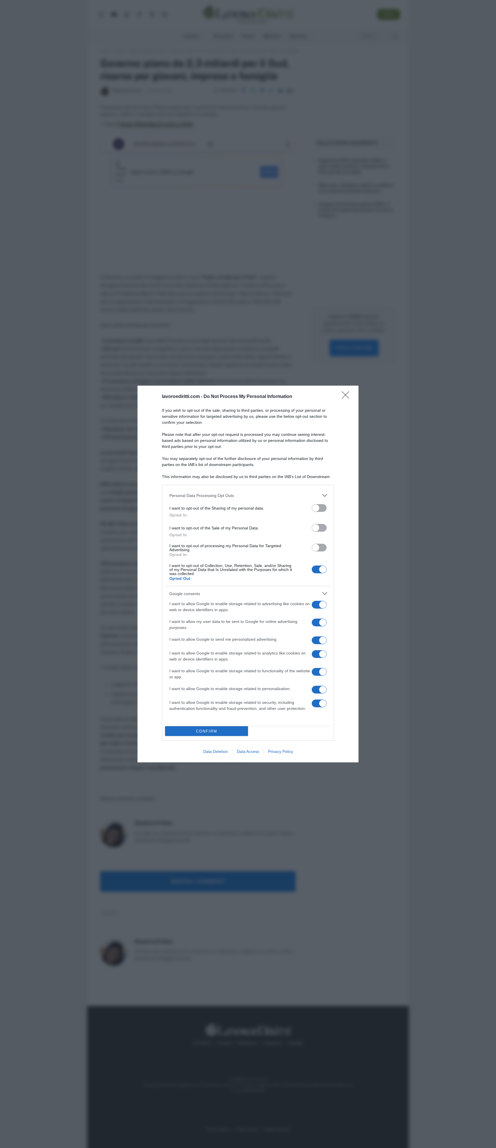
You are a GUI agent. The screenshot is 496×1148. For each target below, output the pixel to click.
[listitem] (248, 495)
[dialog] (248, 574)
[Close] (347, 396)
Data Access (248, 751)
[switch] (319, 508)
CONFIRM (206, 731)
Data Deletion (215, 751)
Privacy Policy (280, 751)
